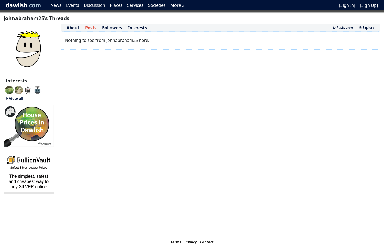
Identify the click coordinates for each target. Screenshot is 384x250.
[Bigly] (29, 125)
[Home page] (28, 48)
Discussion (94, 5)
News (55, 5)
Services (135, 5)
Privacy (190, 242)
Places (116, 5)
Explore (368, 27)
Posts (90, 28)
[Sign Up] (369, 5)
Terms (176, 242)
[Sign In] (347, 5)
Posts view (344, 27)
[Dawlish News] (37, 89)
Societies (157, 5)
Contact (207, 242)
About (73, 28)
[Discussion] (9, 89)
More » (177, 5)
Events (72, 5)
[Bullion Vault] (29, 172)
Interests (137, 28)
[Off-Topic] (19, 89)
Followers (112, 28)
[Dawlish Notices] (28, 89)
